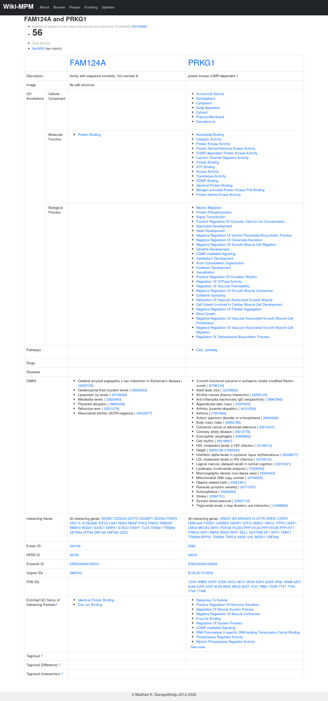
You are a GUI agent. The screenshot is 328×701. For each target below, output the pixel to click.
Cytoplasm (204, 102)
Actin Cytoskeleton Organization (220, 262)
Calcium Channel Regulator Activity (222, 157)
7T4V (192, 590)
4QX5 (259, 581)
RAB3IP (166, 523)
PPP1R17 (287, 527)
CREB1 (271, 518)
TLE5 (145, 527)
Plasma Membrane (210, 116)
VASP (241, 536)
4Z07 (297, 581)
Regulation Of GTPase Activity (219, 281)
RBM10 (75, 527)
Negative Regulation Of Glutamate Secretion (229, 239)
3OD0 (222, 581)
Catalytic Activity (209, 139)
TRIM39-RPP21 (199, 536)
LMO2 (192, 527)
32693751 (216, 496)
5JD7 (209, 586)
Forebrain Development (213, 267)
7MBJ (263, 586)
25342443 (267, 473)
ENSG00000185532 (202, 563)
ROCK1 (87, 527)
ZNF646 (273, 536)
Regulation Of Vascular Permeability (223, 285)
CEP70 (133, 518)
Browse (59, 7)
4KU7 (241, 581)
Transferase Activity (211, 176)
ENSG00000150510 (84, 563)
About (44, 7)
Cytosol (202, 112)
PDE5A (225, 527)
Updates (108, 7)
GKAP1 (236, 523)
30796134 (216, 385)
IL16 (81, 523)
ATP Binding (205, 166)
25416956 (138, 26)
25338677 (289, 454)
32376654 (229, 390)
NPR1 (215, 527)
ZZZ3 (124, 532)
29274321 (282, 463)
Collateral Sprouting (210, 295)
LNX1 (113, 523)
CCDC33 (120, 518)
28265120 (259, 394)
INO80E (92, 523)
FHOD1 (209, 523)
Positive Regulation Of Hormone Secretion (227, 604)
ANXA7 (225, 518)
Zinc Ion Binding (90, 604)
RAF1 (204, 532)
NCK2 (122, 523)
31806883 (279, 505)
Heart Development (210, 230)
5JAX (200, 586)
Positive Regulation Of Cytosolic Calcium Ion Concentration (240, 221)
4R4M (288, 581)
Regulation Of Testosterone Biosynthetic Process (233, 336)
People (74, 7)
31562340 (231, 450)
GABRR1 (222, 523)
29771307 (247, 486)
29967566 (274, 399)
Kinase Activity (207, 171)
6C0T (246, 586)
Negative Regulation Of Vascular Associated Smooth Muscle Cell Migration (244, 329)
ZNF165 (100, 532)
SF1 (267, 532)
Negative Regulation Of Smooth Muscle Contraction (234, 290)
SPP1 (275, 532)
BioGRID (38, 48)
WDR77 (260, 536)
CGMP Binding (207, 180)
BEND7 (107, 518)
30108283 (119, 394)
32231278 (111, 408)
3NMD (202, 581)
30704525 (254, 477)
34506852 (242, 436)
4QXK (269, 581)
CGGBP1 (146, 518)
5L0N (218, 586)
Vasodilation (205, 272)
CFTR (260, 518)
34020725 (85, 385)
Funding (91, 7)
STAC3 (123, 527)
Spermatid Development (214, 225)
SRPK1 (111, 527)
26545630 (139, 390)
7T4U (291, 586)
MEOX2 (204, 527)
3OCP (212, 581)
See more (198, 646)
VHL (250, 536)
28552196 (232, 422)
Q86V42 (76, 572)
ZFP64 (88, 532)
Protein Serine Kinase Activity (218, 194)
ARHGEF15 (246, 518)
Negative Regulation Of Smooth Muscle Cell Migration (236, 244)
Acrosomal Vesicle (210, 93)
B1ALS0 (194, 572)
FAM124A (88, 62)
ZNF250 (113, 532)
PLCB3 (237, 527)
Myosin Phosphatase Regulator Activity (225, 641)
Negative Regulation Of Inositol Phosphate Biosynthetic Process (244, 235)
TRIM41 (156, 527)
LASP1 (291, 523)
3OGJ (231, 581)
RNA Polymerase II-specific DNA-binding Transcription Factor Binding (248, 632)
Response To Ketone (211, 599)
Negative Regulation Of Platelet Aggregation (229, 309)
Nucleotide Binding (210, 134)
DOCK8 (159, 518)
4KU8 (250, 581)
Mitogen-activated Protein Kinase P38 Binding (230, 189)
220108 (75, 545)
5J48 (191, 586)
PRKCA (193, 532)
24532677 (143, 413)
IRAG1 (270, 523)
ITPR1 (280, 523)
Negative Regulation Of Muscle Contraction (228, 613)
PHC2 (142, 523)
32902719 (241, 500)
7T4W (201, 590)
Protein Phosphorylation (214, 212)
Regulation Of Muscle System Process (225, 609)
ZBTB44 (76, 532)
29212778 (242, 431)
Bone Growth (206, 313)
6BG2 (236, 586)
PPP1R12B (270, 527)
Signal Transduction (210, 216)
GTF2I (247, 523)
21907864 (218, 413)
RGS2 (224, 532)
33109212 (264, 445)
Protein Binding (89, 134)
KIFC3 (103, 523)
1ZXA (192, 581)
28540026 (270, 417)
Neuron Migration (208, 207)
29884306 (116, 403)
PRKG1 (201, 62)
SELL (244, 532)
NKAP (132, 523)
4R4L (279, 581)
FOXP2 (171, 518)
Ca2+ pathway (207, 349)
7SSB (273, 586)
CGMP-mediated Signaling (215, 253)
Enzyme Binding (208, 618)
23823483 (113, 399)
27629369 (256, 468)
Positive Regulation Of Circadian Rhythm (226, 276)
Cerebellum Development (214, 258)
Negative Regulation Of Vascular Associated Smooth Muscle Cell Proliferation (244, 320)
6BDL (227, 586)
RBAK (214, 532)
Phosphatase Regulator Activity (219, 636)
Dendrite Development (212, 249)
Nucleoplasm (206, 98)
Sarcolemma (205, 121)
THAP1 (135, 527)
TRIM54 (169, 527)
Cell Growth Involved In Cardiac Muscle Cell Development (239, 304)
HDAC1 (258, 523)
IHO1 (73, 523)
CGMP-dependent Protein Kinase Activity (227, 152)
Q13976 (207, 572)
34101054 (247, 408)
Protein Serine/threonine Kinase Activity (225, 148)
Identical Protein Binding (214, 185)
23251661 (237, 482)
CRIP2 (283, 518)
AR (234, 518)
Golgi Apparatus (208, 107)
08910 (192, 554)
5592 (191, 545)
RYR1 (234, 532)
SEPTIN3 (256, 532)
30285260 (227, 491)
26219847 (224, 440)
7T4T (282, 586)
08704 (74, 554)
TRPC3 (230, 536)
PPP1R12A (252, 527)
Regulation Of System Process (219, 623)
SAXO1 (99, 527)
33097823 (242, 403)
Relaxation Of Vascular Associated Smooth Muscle (234, 299)
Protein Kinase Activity (213, 143)
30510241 (266, 426)
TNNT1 (286, 532)
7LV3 (254, 586)
